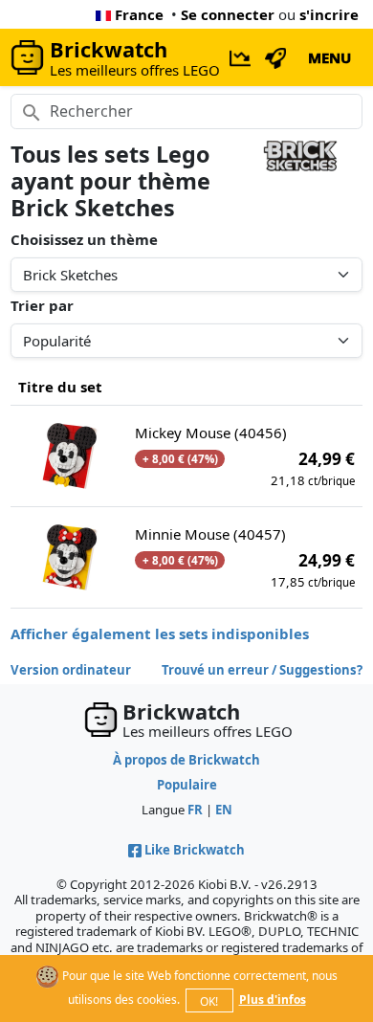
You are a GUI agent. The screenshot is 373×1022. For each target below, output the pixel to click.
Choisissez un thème (84, 239)
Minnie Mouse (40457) (210, 534)
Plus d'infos (272, 999)
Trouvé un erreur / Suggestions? (262, 669)
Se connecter (227, 14)
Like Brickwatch (194, 849)
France (139, 14)
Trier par (42, 305)
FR (195, 809)
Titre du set (60, 386)
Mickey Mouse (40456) (211, 432)
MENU (329, 57)
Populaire (187, 784)
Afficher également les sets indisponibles (160, 633)
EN (223, 809)
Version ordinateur (71, 669)
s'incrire (329, 14)
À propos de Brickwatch (186, 759)
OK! (209, 1001)
